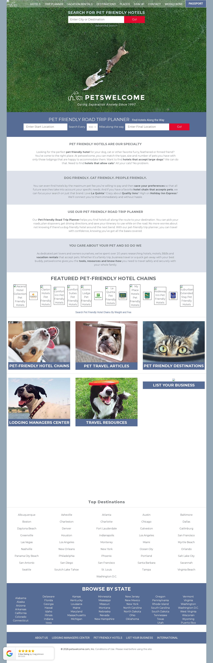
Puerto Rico (188, 622)
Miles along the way (111, 126)
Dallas (186, 521)
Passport (196, 3)
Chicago (146, 521)
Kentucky (76, 600)
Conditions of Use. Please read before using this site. (123, 649)
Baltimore (186, 514)
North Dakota (132, 611)
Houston (66, 535)
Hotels (35, 4)
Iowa (49, 622)
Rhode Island (160, 604)
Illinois (48, 615)
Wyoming (188, 619)
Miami (146, 542)
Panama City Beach (27, 555)
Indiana (48, 619)
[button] (92, 127)
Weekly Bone (174, 4)
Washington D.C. (106, 576)
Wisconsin (188, 615)
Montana (104, 607)
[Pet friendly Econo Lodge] (86, 295)
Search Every (77, 126)
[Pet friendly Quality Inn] (147, 295)
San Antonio (26, 562)
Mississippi (105, 600)
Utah (160, 622)
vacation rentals (47, 257)
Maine (76, 607)
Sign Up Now (107, 480)
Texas (160, 619)
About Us (41, 637)
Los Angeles (146, 535)
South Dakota (160, 611)
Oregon (160, 596)
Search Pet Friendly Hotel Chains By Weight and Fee (103, 312)
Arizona (20, 605)
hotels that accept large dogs (143, 159)
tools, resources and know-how (100, 261)
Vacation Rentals (80, 4)
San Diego (66, 562)
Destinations (106, 4)
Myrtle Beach (186, 542)
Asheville (66, 514)
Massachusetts (76, 615)
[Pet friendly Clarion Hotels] (45, 295)
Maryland (76, 611)
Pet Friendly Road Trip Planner (59, 219)
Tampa (146, 569)
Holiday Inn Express (163, 193)
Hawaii (49, 607)
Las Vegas (27, 542)
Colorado (20, 616)
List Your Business (139, 637)
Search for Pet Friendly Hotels (106, 12)
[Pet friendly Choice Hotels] (33, 295)
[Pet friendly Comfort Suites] (72, 295)
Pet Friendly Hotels (108, 637)
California (21, 613)
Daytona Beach (26, 528)
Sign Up (139, 4)
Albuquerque (26, 514)
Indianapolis (106, 535)
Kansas (76, 596)
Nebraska (104, 611)
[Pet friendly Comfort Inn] (59, 295)
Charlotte (107, 521)
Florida (48, 600)
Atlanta (106, 514)
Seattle (26, 569)
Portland (146, 555)
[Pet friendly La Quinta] (110, 295)
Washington (188, 604)
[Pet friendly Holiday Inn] (98, 295)
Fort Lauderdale (106, 528)
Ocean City (146, 549)
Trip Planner (54, 4)
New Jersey (132, 596)
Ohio (132, 615)
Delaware (49, 596)
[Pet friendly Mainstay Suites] (123, 295)
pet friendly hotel (78, 152)
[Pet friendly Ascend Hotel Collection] (20, 295)
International (167, 637)
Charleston (66, 521)
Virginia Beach (186, 569)
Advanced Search (106, 25)
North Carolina (132, 607)
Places (125, 4)
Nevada (104, 615)
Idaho (48, 611)
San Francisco (186, 535)
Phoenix (106, 555)
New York (107, 549)
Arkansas (20, 609)
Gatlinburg (186, 528)
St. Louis (107, 569)
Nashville (26, 549)
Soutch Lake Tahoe (66, 569)
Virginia (188, 600)
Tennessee (160, 615)
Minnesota (104, 596)
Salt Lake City (186, 555)
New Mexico (132, 600)
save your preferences (149, 185)
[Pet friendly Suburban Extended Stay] (186, 295)
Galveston (146, 528)
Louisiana (76, 604)
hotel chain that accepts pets (153, 189)
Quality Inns (130, 193)
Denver (66, 528)
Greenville (26, 535)
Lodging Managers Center (71, 637)
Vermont (188, 596)
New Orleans (66, 549)
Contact (154, 4)
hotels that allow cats (99, 163)
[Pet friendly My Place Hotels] (135, 295)
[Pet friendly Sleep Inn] (173, 295)
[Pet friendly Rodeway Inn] (160, 295)
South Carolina (160, 607)
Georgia (48, 604)
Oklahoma (132, 619)
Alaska (21, 601)
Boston (26, 521)
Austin (146, 514)
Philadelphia (66, 555)
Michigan (76, 619)
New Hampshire (104, 619)
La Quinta (97, 193)
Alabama (20, 598)
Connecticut (21, 620)
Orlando (186, 549)
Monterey (106, 542)
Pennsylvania (160, 600)
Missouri (104, 604)
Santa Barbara (146, 562)
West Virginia (188, 611)
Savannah (186, 562)
